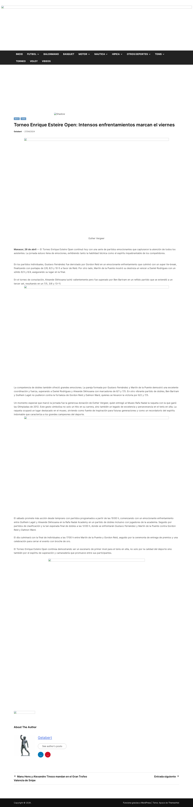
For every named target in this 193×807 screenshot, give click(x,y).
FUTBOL (34, 53)
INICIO (17, 119)
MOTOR (85, 53)
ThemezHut (173, 802)
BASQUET (68, 54)
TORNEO (21, 61)
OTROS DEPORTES (140, 53)
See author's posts (52, 746)
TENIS (161, 53)
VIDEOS (46, 61)
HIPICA (118, 53)
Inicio (19, 54)
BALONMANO (51, 54)
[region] (96, 93)
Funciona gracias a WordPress (137, 802)
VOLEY (34, 61)
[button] (58, 91)
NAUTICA (102, 53)
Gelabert (18, 131)
